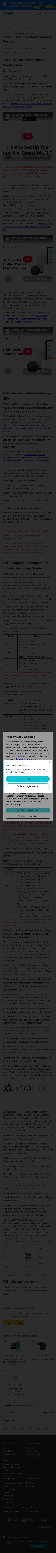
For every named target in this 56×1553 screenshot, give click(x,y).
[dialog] (28, 776)
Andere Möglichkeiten (28, 786)
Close (50, 762)
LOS (28, 778)
